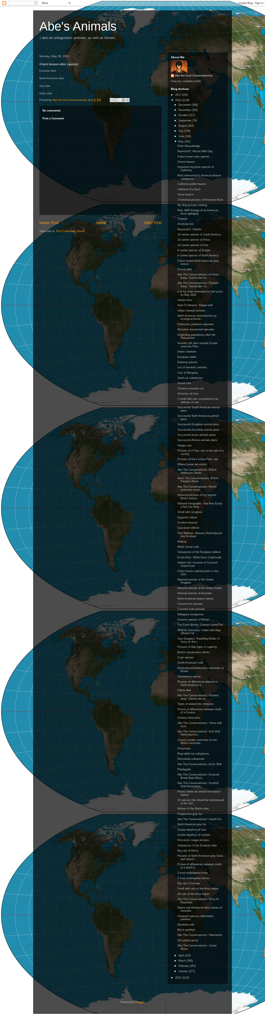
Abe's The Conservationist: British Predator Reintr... (197, 480)
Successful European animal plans (198, 424)
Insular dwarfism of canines (193, 834)
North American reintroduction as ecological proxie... (197, 317)
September (185, 120)
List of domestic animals (192, 367)
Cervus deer (184, 269)
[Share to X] (120, 100)
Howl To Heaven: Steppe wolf (195, 305)
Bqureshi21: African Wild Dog (194, 151)
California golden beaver (191, 183)
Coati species (185, 657)
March (182, 960)
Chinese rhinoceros (188, 717)
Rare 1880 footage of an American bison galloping (197, 212)
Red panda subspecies (191, 758)
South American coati (190, 662)
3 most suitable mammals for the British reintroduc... (197, 741)
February (184, 965)
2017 (178, 94)
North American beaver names (195, 598)
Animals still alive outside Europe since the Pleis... (197, 345)
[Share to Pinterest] (127, 100)
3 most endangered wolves (193, 878)
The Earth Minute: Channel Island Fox (200, 624)
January (183, 971)
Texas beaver (185, 194)
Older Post (152, 223)
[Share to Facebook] (124, 100)
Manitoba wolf (185, 924)
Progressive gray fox (189, 813)
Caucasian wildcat (188, 527)
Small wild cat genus (189, 512)
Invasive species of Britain (193, 619)
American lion (185, 223)
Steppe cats (184, 445)
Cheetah (182, 218)
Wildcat (181, 541)
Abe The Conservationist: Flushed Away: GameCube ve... (197, 276)
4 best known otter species (193, 156)
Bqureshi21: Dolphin (189, 229)
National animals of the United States (199, 588)
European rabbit (186, 357)
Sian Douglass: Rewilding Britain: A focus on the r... (198, 640)
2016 (178, 100)
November (185, 109)
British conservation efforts (193, 652)
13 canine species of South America (199, 234)
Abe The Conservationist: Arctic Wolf (199, 764)
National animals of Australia (194, 593)
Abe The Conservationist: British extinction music (196, 488)
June (181, 136)
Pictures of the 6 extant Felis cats (197, 459)
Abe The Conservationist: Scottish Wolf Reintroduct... (198, 784)
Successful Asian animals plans (196, 434)
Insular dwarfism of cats (191, 829)
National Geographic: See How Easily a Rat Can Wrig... (199, 505)
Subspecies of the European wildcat (198, 552)
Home (101, 223)
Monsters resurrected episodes (195, 329)
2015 (178, 977)
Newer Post (49, 223)
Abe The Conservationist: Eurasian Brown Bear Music (198, 776)
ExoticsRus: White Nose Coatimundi (199, 557)
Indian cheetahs (186, 351)
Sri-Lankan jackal (187, 940)
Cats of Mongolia (187, 372)
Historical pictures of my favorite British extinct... (196, 496)
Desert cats (184, 383)
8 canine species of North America (198, 255)
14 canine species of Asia (192, 245)
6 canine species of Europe (193, 250)
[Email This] (112, 100)
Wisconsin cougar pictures (193, 840)
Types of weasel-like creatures (195, 703)
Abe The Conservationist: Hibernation (199, 934)
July (181, 130)
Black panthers (186, 929)
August (183, 125)
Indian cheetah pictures (191, 310)
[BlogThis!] (116, 100)
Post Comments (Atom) (70, 231)
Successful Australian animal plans (198, 429)
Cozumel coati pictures (191, 609)
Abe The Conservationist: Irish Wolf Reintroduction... (198, 733)
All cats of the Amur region (193, 893)
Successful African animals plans (197, 440)
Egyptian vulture (187, 517)
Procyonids (184, 748)
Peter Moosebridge (188, 146)
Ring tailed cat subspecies (193, 753)
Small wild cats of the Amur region (197, 888)
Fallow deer (184, 690)
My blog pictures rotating (192, 205)
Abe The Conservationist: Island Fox (199, 819)
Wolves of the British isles (193, 808)
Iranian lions (184, 300)
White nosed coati (188, 546)
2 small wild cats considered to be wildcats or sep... (197, 400)
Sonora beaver (186, 161)
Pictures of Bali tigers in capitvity (197, 646)
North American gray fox (191, 824)
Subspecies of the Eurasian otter (197, 845)
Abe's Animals (78, 26)
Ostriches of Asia (187, 393)
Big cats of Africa (187, 850)
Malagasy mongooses (190, 614)
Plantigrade (184, 769)
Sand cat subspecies (190, 377)
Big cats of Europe (188, 883)
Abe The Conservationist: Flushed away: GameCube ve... (197, 697)
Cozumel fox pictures (190, 603)
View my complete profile (186, 81)
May (181, 141)
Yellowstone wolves (189, 676)
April (181, 955)
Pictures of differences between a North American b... (197, 683)
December (185, 104)
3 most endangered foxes (192, 872)
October (183, 115)
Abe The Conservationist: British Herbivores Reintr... (196, 471)
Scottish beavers (187, 522)
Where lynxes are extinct (192, 464)
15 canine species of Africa (193, 239)
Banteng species (187, 362)
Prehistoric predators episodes (195, 324)
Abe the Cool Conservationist (193, 75)
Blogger (139, 1002)
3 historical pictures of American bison (200, 199)
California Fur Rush (188, 189)
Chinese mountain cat (190, 388)
